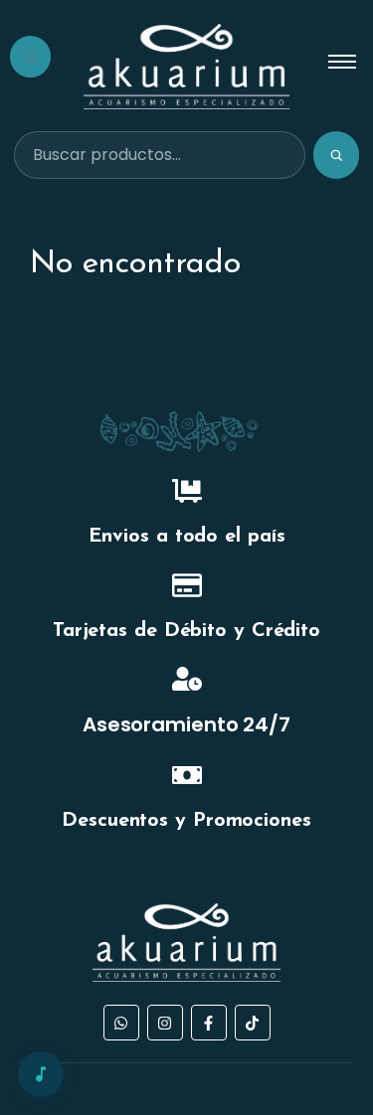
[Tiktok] (253, 1022)
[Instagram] (165, 1022)
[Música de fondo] (41, 1074)
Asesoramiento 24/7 (186, 724)
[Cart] (30, 57)
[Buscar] (336, 155)
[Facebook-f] (209, 1022)
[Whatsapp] (121, 1022)
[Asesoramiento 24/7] (187, 681)
